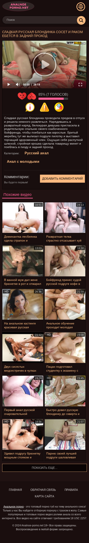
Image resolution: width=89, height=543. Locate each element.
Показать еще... (44, 467)
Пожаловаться (44, 107)
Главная (15, 489)
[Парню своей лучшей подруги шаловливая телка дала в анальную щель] (65, 434)
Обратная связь (43, 489)
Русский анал (37, 153)
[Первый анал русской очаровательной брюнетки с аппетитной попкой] (22, 391)
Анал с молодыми (23, 161)
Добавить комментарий (62, 178)
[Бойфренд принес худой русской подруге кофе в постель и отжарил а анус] (65, 261)
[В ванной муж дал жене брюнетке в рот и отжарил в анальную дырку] (22, 261)
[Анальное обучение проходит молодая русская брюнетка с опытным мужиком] (65, 304)
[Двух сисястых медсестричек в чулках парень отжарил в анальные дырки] (22, 347)
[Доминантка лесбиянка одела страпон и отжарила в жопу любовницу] (22, 217)
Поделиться (58, 107)
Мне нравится (22, 96)
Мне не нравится (31, 96)
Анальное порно (13, 506)
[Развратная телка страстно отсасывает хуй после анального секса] (65, 217)
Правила (71, 489)
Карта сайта (44, 496)
